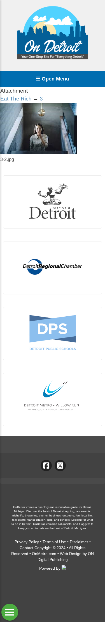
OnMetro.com (44, 553)
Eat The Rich (16, 99)
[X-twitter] (60, 465)
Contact (26, 547)
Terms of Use (54, 542)
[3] (38, 152)
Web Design (70, 553)
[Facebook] (46, 465)
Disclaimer (79, 542)
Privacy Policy (27, 542)
